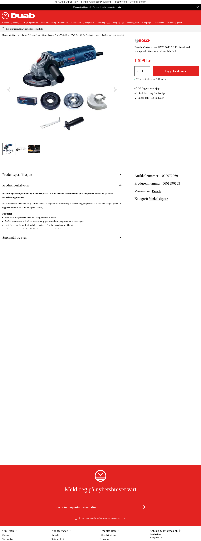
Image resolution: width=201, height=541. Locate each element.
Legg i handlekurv (175, 71)
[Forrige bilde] (8, 89)
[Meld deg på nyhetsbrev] (143, 507)
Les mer (123, 518)
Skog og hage (118, 23)
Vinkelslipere (47, 35)
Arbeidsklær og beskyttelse (82, 23)
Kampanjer (146, 23)
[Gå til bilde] (8, 149)
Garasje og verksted (30, 23)
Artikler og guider (174, 23)
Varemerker (159, 23)
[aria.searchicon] (3, 28)
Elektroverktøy (34, 35)
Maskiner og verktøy (10, 23)
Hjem (4, 35)
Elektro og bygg (103, 23)
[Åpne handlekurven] (197, 17)
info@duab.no (156, 537)
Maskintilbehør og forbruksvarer (54, 23)
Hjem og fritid (133, 23)
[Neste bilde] (115, 89)
